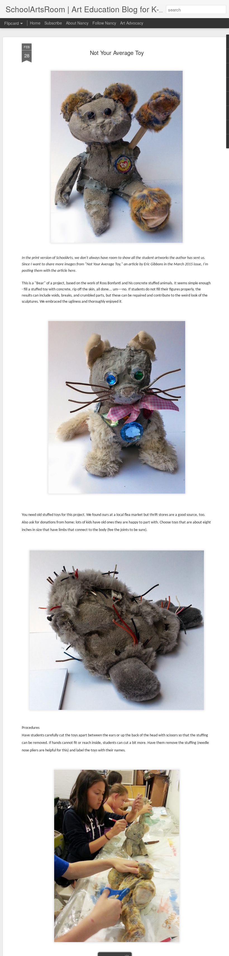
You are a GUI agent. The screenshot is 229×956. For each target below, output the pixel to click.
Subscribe (53, 23)
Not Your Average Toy (117, 52)
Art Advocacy (131, 23)
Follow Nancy (104, 23)
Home (35, 23)
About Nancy (77, 23)
